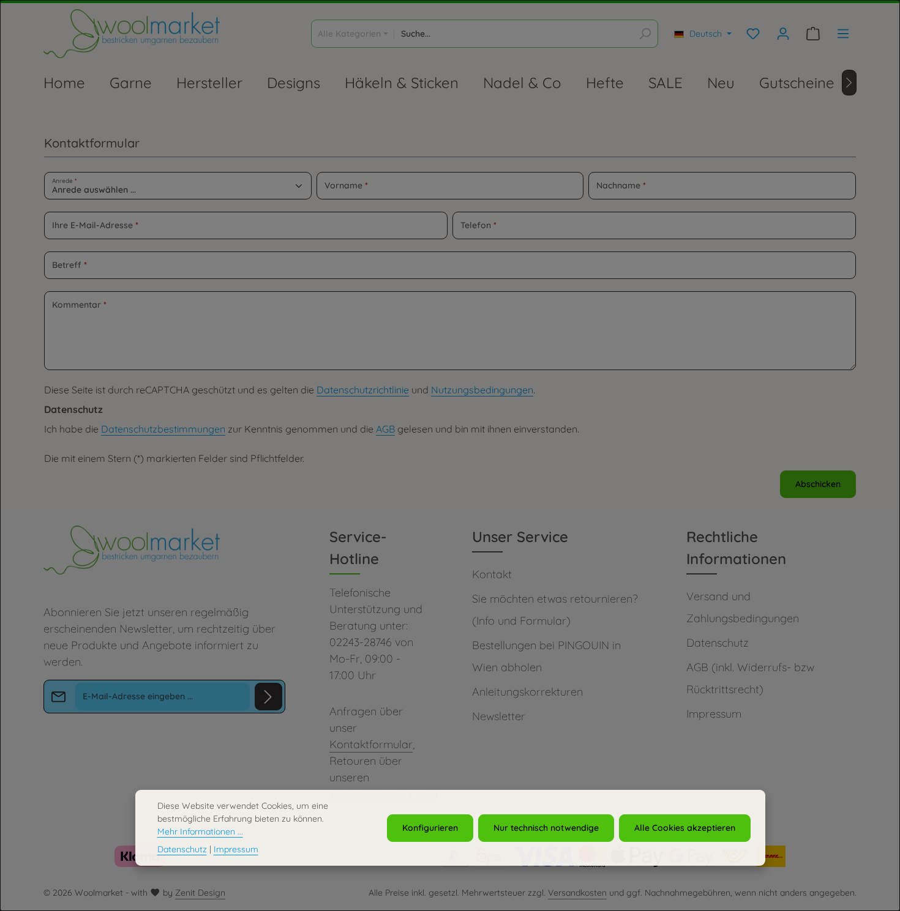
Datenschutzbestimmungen (163, 429)
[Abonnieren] (268, 696)
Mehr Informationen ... (200, 831)
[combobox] (513, 34)
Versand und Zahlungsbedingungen (742, 607)
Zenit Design (200, 892)
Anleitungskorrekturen (527, 692)
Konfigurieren (430, 827)
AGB (385, 429)
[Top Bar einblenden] (843, 34)
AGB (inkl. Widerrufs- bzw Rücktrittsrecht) (750, 678)
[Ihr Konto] (783, 34)
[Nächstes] (849, 82)
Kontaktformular (371, 744)
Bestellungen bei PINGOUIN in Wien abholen (546, 656)
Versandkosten (577, 892)
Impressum (713, 714)
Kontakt (492, 574)
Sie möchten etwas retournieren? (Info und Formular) (554, 610)
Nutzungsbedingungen (482, 390)
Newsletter (498, 716)
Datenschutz (717, 643)
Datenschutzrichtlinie (363, 390)
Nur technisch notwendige (546, 827)
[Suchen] (645, 34)
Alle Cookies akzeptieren (684, 827)
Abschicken (818, 483)
